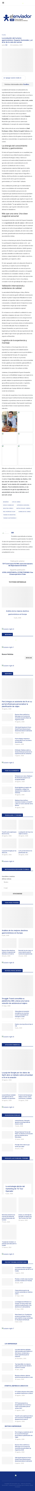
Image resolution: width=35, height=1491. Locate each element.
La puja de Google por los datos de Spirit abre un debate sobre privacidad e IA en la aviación (17, 1075)
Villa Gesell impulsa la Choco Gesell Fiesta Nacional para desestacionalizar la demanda (23, 728)
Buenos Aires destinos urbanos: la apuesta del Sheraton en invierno (8, 952)
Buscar (29, 658)
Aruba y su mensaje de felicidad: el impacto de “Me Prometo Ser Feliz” (25, 1216)
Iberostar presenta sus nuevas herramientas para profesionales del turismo (8, 1217)
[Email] (29, 3)
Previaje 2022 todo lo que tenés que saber (22, 1145)
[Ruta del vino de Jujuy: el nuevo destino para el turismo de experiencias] (25, 943)
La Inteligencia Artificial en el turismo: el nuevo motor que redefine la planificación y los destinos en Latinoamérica (23, 1304)
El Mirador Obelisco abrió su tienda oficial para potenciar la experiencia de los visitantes (23, 751)
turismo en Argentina (9, 514)
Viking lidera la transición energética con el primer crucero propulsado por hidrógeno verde (22, 1014)
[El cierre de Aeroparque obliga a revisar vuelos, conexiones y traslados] (25, 1088)
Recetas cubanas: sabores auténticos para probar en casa (24, 1376)
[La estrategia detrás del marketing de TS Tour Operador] (17, 1178)
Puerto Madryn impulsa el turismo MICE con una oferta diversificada (23, 740)
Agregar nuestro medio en (12, 78)
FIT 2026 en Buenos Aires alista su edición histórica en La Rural (24, 1392)
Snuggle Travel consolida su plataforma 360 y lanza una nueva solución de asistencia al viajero (15, 1001)
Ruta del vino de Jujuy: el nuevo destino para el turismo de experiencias (25, 952)
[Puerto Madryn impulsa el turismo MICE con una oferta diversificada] (7, 741)
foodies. (26, 84)
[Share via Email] (19, 526)
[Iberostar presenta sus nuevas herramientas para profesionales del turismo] (9, 1204)
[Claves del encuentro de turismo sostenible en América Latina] (7, 1293)
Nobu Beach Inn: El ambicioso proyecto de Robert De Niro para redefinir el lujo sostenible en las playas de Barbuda (24, 1317)
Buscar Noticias (7, 654)
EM (6, 45)
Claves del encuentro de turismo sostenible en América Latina (23, 1292)
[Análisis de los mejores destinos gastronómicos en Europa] (17, 597)
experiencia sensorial (23, 505)
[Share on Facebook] (14, 526)
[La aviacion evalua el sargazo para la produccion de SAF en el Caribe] (7, 1270)
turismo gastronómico (9, 518)
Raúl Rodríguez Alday (9, 511)
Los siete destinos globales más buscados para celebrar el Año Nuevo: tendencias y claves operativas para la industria (23, 1353)
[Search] (32, 3)
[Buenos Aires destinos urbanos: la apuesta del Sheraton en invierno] (9, 943)
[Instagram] (25, 3)
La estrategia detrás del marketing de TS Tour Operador (15, 1188)
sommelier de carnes (24, 511)
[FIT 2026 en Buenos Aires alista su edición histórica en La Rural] (7, 1394)
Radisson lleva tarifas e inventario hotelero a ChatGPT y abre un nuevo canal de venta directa (24, 802)
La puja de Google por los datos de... (9, 851)
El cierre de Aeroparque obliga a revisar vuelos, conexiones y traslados (25, 1096)
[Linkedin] (27, 3)
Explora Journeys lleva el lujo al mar (24, 1025)
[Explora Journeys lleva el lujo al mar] (7, 1027)
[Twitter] (23, 3)
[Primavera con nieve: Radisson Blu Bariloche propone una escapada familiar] (7, 779)
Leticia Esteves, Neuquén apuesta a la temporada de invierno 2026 (22, 1122)
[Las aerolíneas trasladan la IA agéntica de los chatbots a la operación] (9, 1088)
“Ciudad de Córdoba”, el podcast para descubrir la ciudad (9, 1243)
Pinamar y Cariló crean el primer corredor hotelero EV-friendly (24, 1279)
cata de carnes (16, 502)
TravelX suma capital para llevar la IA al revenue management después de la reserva (24, 1417)
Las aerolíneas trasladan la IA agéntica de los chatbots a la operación (9, 1096)
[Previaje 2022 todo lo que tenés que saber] (7, 1147)
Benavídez (6, 502)
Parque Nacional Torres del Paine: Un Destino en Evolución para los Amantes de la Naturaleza (24, 1134)
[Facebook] (20, 3)
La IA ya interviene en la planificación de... (25, 851)
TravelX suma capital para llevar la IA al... (9, 832)
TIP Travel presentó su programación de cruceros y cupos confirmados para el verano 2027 (23, 1405)
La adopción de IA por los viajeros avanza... (25, 832)
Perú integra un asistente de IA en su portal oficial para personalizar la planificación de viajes (17, 704)
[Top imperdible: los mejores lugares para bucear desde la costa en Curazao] (7, 1367)
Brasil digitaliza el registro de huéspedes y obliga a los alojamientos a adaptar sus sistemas (23, 790)
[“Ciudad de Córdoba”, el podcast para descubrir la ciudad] (9, 1232)
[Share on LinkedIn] (17, 526)
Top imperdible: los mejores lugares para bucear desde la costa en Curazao (23, 1365)
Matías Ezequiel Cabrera (23, 508)
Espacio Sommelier (8, 505)
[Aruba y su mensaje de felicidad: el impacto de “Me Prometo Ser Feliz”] (25, 1204)
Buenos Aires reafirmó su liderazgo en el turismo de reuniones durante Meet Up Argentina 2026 (23, 717)
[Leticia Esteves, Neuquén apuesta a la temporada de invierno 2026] (7, 1123)
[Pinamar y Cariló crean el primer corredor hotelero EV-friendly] (7, 1282)
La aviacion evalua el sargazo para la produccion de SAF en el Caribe (24, 1269)
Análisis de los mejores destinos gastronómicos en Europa (15, 931)
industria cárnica (8, 508)
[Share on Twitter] (16, 526)
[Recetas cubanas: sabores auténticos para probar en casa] (7, 1378)
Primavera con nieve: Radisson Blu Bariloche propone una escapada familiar (23, 777)
